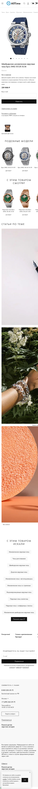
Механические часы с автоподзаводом (19, 579)
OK (25, 780)
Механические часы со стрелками (19, 585)
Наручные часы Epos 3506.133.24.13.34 (25, 210)
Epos (7, 12)
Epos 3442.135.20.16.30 (25, 167)
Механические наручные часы (19, 552)
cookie (5, 779)
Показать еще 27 (19, 619)
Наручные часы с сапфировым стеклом (19, 606)
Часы (3, 12)
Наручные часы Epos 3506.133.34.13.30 (8, 210)
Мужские (19, 12)
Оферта (4, 764)
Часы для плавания (19, 559)
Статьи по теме (13, 224)
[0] (32, 3)
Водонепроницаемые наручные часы (19, 592)
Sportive (12, 12)
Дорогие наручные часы (19, 572)
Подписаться (19, 661)
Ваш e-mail (5, 92)
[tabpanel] (19, 36)
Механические (27, 12)
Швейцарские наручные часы (19, 565)
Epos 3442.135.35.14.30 (8, 167)
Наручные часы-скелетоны (19, 599)
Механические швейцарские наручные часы (19, 612)
